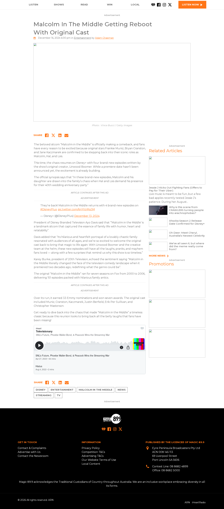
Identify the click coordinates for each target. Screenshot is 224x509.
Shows (59, 4)
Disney (40, 389)
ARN (187, 502)
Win (109, 4)
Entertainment (82, 37)
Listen (33, 4)
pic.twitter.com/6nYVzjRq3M (76, 209)
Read (84, 4)
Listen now (190, 4)
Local (135, 4)
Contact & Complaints (32, 448)
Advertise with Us (29, 452)
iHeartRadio (199, 502)
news (122, 389)
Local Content (91, 463)
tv (58, 395)
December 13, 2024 (87, 216)
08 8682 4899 (179, 466)
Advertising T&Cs (92, 455)
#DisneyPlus (48, 209)
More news (157, 255)
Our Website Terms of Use (99, 459)
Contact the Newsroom (33, 455)
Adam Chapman (104, 37)
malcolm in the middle (95, 389)
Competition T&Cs (93, 452)
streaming (43, 395)
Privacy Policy (91, 448)
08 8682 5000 (170, 470)
